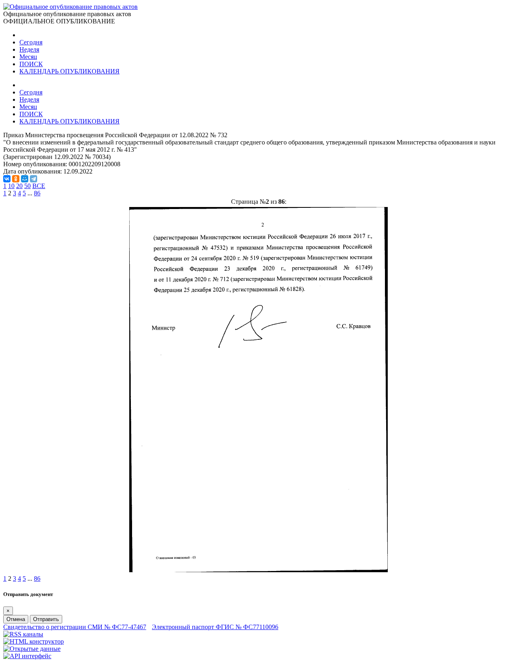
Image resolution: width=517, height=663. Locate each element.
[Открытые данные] (32, 648)
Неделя (29, 49)
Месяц (28, 56)
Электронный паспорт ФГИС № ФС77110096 (215, 626)
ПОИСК (31, 64)
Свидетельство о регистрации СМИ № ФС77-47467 (74, 626)
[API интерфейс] (27, 656)
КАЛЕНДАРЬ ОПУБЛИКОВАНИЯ (69, 71)
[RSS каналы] (23, 634)
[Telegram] (33, 178)
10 (11, 185)
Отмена (15, 619)
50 (27, 185)
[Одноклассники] (15, 178)
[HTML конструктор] (33, 641)
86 (37, 193)
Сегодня (30, 42)
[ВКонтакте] (7, 178)
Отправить (46, 619)
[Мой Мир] (24, 178)
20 (19, 185)
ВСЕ (38, 185)
